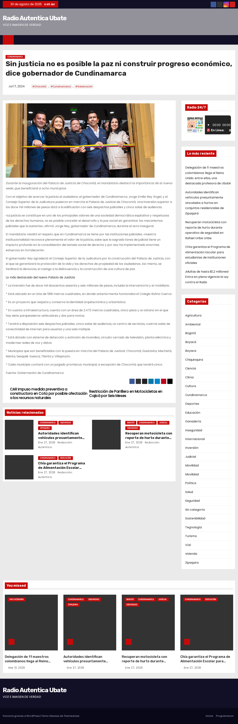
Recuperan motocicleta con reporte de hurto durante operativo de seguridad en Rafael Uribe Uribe (144, 663)
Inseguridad (193, 430)
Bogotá (130, 422)
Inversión (191, 448)
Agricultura (193, 315)
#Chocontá (39, 86)
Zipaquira (45, 428)
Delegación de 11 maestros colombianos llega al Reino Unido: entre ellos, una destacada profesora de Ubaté (30, 663)
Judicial (163, 422)
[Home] (8, 40)
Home (209, 716)
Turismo (191, 536)
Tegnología (193, 527)
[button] (234, 40)
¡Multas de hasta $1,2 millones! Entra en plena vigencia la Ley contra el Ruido (207, 276)
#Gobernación (83, 86)
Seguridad (65, 422)
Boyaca (190, 351)
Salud (189, 492)
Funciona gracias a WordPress (21, 716)
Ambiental (192, 324)
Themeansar (71, 716)
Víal (188, 545)
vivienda (191, 554)
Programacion (225, 716)
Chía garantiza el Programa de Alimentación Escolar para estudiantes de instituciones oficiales (205, 663)
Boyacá (190, 342)
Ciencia (190, 368)
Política (190, 483)
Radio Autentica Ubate (34, 18)
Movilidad (192, 465)
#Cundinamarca (61, 86)
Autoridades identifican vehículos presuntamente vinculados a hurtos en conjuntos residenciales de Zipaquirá (204, 203)
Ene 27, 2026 (46, 442)
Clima (189, 377)
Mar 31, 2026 (16, 668)
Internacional (195, 439)
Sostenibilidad (195, 518)
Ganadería (193, 421)
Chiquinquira (194, 360)
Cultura (190, 386)
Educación (65, 458)
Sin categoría (195, 510)
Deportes (192, 404)
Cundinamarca (15, 56)
